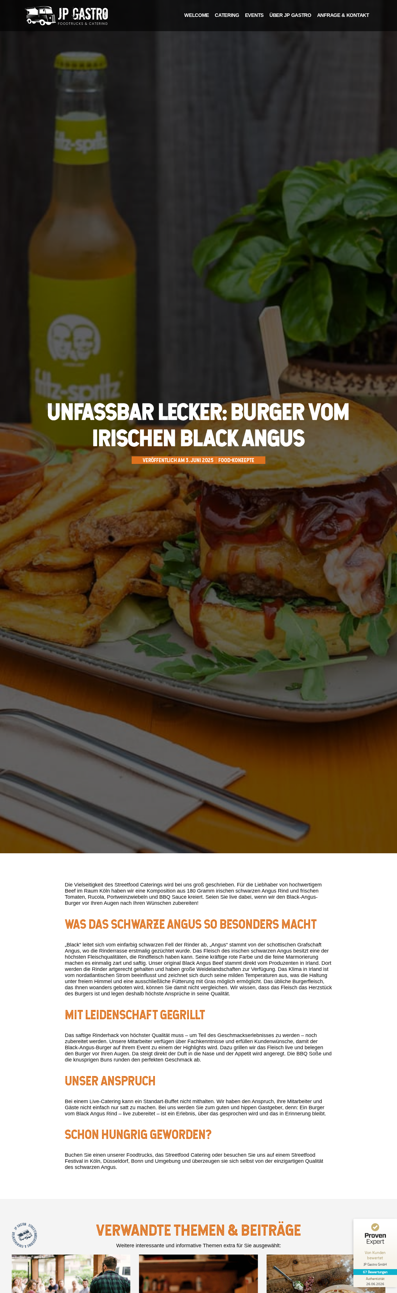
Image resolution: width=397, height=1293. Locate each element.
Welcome (196, 15)
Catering (227, 15)
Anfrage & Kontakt (343, 15)
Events (254, 15)
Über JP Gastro (290, 15)
